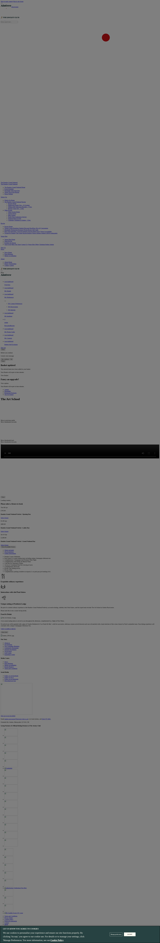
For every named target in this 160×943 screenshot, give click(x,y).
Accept (129, 934)
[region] (80, 934)
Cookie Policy (57, 940)
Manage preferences (116, 934)
